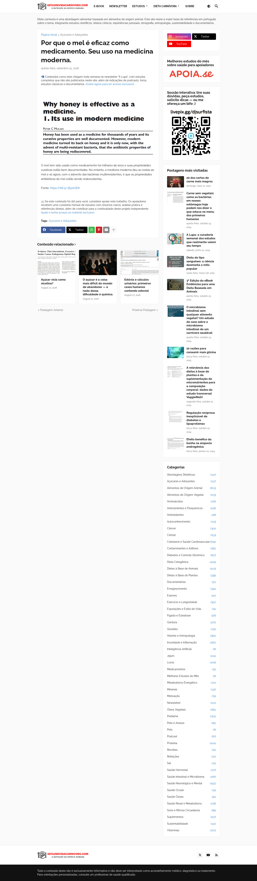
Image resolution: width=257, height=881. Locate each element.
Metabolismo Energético (191, 682)
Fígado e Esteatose (191, 615)
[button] (208, 6)
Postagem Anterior (51, 310)
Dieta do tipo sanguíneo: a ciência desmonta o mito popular (200, 263)
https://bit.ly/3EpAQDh (65, 188)
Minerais (191, 689)
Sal (191, 763)
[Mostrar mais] (113, 230)
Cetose (191, 534)
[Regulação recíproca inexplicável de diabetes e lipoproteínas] (175, 416)
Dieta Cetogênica (191, 561)
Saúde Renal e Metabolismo (191, 803)
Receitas (191, 749)
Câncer (191, 528)
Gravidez (191, 629)
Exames (191, 595)
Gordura (191, 622)
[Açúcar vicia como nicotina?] (56, 262)
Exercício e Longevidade (191, 602)
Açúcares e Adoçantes (74, 34)
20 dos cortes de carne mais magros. (199, 179)
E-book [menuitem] (99, 6)
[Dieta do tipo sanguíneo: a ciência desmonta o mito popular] (175, 261)
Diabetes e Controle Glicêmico (191, 555)
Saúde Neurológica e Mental (191, 783)
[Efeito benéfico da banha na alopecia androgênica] (175, 443)
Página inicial (49, 34)
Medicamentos (191, 669)
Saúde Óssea (191, 796)
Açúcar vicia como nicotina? (53, 281)
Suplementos (191, 816)
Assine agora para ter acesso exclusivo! (110, 84)
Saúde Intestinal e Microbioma (191, 776)
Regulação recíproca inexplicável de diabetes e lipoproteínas (200, 418)
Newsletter (191, 702)
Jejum (191, 655)
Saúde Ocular (191, 790)
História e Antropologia (191, 635)
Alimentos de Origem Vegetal (191, 494)
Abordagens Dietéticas (191, 474)
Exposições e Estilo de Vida (191, 608)
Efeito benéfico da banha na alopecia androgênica (199, 443)
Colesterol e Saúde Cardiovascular (191, 541)
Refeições (191, 756)
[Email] (106, 230)
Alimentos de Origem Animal (191, 488)
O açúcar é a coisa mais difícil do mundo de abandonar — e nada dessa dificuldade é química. (98, 287)
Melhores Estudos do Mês (191, 676)
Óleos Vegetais (191, 709)
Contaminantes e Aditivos (191, 548)
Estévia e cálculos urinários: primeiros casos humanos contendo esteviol (137, 285)
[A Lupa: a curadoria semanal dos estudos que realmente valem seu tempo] (175, 238)
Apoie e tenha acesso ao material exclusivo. (68, 212)
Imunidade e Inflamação (191, 642)
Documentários (191, 581)
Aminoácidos (191, 501)
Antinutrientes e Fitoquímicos (191, 508)
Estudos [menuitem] (138, 6)
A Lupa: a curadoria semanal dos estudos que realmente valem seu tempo (201, 240)
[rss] (216, 855)
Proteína (191, 743)
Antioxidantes (191, 514)
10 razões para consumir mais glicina (201, 350)
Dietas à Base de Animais (191, 568)
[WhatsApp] (91, 230)
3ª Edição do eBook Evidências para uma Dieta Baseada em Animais (200, 286)
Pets (191, 729)
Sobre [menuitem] (189, 6)
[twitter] (200, 855)
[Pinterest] (99, 230)
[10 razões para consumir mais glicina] (175, 352)
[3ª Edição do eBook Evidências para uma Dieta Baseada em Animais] (175, 284)
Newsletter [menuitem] (118, 6)
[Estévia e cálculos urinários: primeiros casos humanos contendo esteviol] (140, 262)
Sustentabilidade (191, 823)
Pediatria (191, 716)
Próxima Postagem (144, 310)
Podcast (191, 736)
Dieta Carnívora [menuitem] (165, 6)
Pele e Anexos (191, 722)
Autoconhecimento (191, 521)
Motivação (191, 696)
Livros (191, 662)
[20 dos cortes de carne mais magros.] (175, 181)
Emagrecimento (191, 588)
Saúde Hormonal (191, 769)
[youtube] (208, 855)
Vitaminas (191, 830)
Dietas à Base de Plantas (191, 575)
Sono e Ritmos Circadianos (191, 810)
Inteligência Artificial (191, 649)
